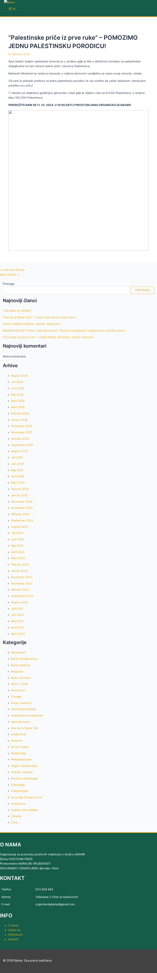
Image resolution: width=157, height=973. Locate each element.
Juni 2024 (17, 539)
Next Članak (9, 274)
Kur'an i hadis (20, 747)
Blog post (17, 671)
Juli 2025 (17, 457)
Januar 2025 (19, 495)
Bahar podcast (20, 665)
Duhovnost (18, 690)
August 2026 (19, 375)
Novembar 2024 (22, 507)
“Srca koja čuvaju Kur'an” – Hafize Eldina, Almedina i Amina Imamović (48, 337)
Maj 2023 (17, 621)
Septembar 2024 (22, 520)
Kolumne (16, 740)
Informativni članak (23, 709)
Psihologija (18, 784)
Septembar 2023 (22, 596)
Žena (14, 822)
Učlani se (14, 930)
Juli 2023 (17, 608)
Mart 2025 (18, 482)
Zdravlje (16, 816)
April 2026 (18, 400)
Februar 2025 (20, 489)
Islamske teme (20, 721)
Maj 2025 (17, 470)
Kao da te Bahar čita (24, 728)
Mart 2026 (18, 407)
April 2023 (18, 627)
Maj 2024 (17, 545)
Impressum (15, 934)
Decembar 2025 (21, 426)
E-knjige (16, 696)
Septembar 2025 (22, 445)
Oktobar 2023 (20, 589)
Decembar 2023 (22, 577)
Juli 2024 (17, 533)
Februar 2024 (20, 564)
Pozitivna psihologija (24, 778)
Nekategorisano (21, 759)
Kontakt (13, 939)
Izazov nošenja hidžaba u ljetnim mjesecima (31, 323)
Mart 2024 (18, 558)
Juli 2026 (17, 382)
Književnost (18, 734)
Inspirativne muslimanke (27, 715)
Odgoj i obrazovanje (24, 765)
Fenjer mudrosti (21, 703)
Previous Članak (12, 269)
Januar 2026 (19, 419)
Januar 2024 (19, 570)
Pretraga (8, 283)
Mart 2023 (18, 633)
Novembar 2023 (22, 583)
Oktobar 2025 (20, 438)
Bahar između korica (24, 658)
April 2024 (18, 552)
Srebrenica (18, 803)
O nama (13, 925)
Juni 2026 (17, 388)
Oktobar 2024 (20, 514)
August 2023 (19, 602)
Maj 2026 (17, 394)
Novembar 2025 (21, 432)
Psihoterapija (19, 791)
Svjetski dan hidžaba (24, 810)
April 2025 (17, 476)
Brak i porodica (21, 677)
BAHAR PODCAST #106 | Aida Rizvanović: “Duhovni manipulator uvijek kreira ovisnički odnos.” (64, 330)
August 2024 (19, 526)
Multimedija (18, 753)
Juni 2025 (17, 463)
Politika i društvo (22, 772)
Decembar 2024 (22, 501)
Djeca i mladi (19, 684)
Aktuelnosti (18, 652)
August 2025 (19, 451)
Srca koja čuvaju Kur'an (26, 797)
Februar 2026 (20, 413)
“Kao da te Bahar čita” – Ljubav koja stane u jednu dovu (39, 317)
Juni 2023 (17, 614)
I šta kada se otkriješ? (17, 310)
